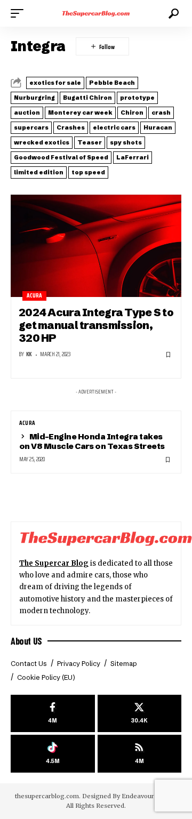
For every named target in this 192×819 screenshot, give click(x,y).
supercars (31, 127)
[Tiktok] (53, 754)
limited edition (38, 172)
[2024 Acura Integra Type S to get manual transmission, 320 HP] (96, 246)
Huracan (157, 127)
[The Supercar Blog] (96, 13)
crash (161, 112)
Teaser (89, 142)
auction (27, 112)
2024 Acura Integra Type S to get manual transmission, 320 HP (96, 325)
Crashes (71, 127)
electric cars (114, 127)
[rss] (140, 754)
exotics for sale (55, 82)
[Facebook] (53, 714)
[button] (20, 13)
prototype (137, 97)
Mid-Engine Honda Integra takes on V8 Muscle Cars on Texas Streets (92, 441)
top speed (88, 172)
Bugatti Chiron (87, 97)
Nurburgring (34, 97)
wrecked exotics (41, 142)
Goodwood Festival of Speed (61, 157)
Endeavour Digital (148, 796)
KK (28, 354)
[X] (140, 714)
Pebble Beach (112, 82)
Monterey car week (80, 112)
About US (26, 641)
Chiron (132, 112)
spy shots (126, 142)
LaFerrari (132, 157)
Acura (35, 295)
